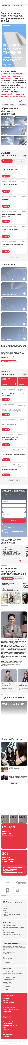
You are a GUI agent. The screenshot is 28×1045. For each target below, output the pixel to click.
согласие (12, 524)
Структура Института (8, 905)
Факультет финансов (8, 932)
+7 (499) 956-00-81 (10, 952)
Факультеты (6, 1005)
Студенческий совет (8, 1020)
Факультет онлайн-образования (11, 934)
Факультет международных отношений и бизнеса (13, 928)
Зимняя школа (7, 1011)
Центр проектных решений (10, 1025)
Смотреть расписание (9, 361)
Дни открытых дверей (9, 1007)
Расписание (6, 1036)
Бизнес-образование (8, 1002)
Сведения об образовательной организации (11, 915)
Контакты (5, 912)
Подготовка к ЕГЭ (8, 1004)
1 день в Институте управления (11, 1009)
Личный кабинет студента (10, 1032)
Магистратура (6, 1000)
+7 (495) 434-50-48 (10, 977)
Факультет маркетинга (9, 930)
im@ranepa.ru (10, 953)
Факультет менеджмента (9, 925)
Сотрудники (6, 908)
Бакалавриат (6, 998)
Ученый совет (6, 906)
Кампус (5, 1027)
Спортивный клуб (8, 1021)
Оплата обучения (7, 1034)
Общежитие (6, 1029)
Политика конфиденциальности (14, 1043)
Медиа (4, 910)
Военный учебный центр (9, 1031)
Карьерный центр (8, 1023)
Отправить (14, 520)
